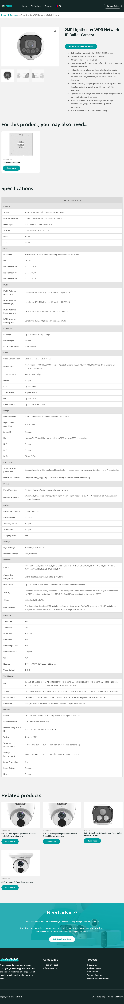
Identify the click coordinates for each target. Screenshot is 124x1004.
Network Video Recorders (98, 978)
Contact (48, 6)
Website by (102, 997)
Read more (11, 168)
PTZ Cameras (92, 971)
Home (24, 6)
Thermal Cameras (94, 975)
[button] (113, 6)
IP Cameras (12, 15)
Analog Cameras (94, 968)
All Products (36, 6)
